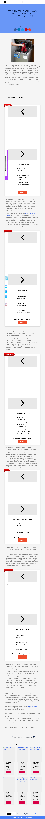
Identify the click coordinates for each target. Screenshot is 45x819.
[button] (22, 2)
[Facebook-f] (35, 812)
